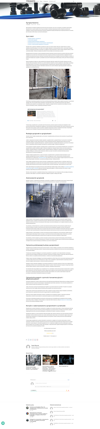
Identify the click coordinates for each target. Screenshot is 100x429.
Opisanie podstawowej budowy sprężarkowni (36, 41)
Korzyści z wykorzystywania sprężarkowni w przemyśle (38, 44)
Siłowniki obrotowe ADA (61, 411)
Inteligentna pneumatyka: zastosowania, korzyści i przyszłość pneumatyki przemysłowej (39, 420)
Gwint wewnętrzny (63, 366)
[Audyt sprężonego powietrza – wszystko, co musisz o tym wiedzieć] (33, 360)
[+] (50, 386)
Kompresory (28, 24)
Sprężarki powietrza (42, 157)
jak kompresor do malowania (65, 299)
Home (37, 1)
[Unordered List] (43, 386)
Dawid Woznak (35, 345)
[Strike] (40, 386)
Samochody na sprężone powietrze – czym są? (64, 407)
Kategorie (45, 1)
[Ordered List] (41, 386)
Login (68, 379)
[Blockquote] (44, 386)
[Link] (47, 386)
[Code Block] (46, 386)
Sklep (41, 1)
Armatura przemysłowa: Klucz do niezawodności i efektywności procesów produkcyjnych (39, 408)
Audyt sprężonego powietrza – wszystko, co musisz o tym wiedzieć (32, 368)
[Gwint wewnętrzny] (66, 360)
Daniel (55, 411)
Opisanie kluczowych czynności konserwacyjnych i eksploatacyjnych (40, 42)
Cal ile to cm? (52, 1)
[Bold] (36, 386)
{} (48, 386)
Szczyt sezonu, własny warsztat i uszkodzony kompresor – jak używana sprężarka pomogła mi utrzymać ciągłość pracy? (49, 369)
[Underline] (38, 386)
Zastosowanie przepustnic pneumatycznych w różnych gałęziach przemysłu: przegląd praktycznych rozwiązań (38, 414)
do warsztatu (35, 168)
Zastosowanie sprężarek (32, 40)
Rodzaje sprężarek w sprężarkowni (34, 38)
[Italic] (37, 386)
